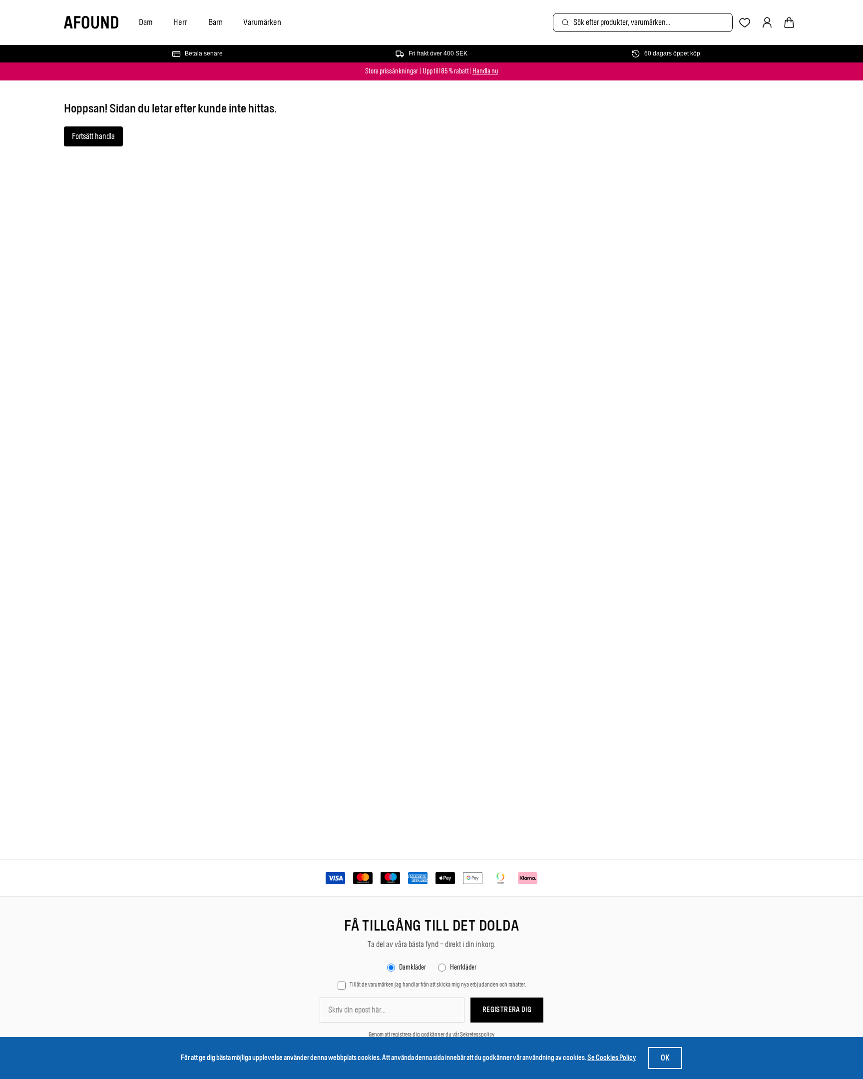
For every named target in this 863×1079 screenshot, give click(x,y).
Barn (215, 22)
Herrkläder (463, 967)
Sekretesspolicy (477, 1034)
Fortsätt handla (93, 136)
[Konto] (767, 22)
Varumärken (262, 22)
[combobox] (643, 22)
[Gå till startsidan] (91, 22)
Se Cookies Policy (611, 1058)
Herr (180, 22)
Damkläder (412, 967)
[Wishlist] (745, 22)
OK (665, 1058)
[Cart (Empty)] (789, 22)
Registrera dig (506, 1010)
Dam (146, 22)
